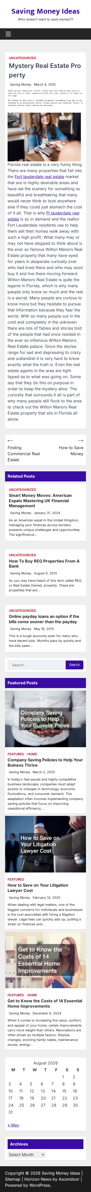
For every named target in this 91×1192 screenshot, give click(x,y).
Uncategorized (22, 58)
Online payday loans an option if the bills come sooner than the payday (44, 619)
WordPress (39, 1185)
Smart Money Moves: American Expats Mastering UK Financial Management (40, 500)
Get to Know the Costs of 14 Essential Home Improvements (45, 1003)
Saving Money (20, 84)
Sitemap (12, 1179)
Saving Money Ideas (45, 11)
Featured (16, 754)
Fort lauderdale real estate (39, 176)
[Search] (82, 34)
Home (32, 754)
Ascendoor (69, 1179)
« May (13, 1125)
